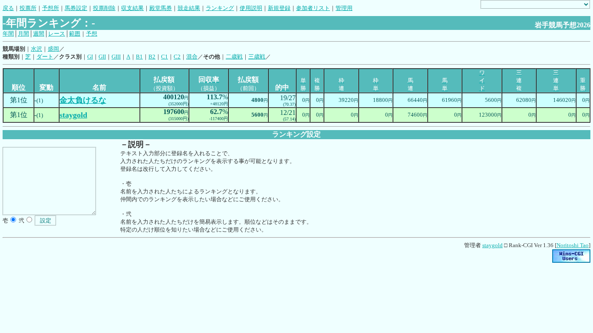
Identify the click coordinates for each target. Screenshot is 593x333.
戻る (8, 8)
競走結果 (189, 8)
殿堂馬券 (160, 8)
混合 (192, 56)
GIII (116, 56)
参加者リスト (313, 8)
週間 (38, 33)
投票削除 (104, 8)
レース (56, 33)
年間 (8, 33)
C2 (177, 56)
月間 (23, 33)
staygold (492, 245)
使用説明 (251, 8)
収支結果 (132, 8)
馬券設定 (76, 8)
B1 (139, 56)
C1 (164, 56)
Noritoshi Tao (573, 245)
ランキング (220, 8)
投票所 (28, 8)
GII (102, 56)
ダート (44, 56)
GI (90, 56)
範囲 (74, 33)
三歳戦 (256, 56)
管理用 (344, 8)
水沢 (36, 49)
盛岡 (53, 49)
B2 (151, 56)
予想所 (50, 8)
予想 (91, 33)
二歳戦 (234, 56)
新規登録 (279, 8)
